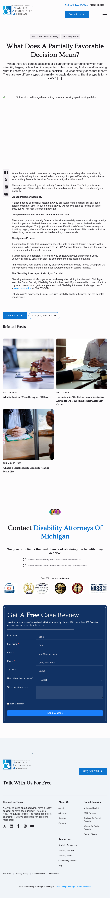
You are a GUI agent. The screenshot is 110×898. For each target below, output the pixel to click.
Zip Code (11, 669)
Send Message (55, 713)
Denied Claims (90, 834)
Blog (60, 865)
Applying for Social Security (92, 819)
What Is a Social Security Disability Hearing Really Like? (26, 470)
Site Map (7, 873)
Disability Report (65, 855)
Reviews (62, 818)
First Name (12, 635)
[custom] (4, 826)
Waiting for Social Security (91, 827)
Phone (10, 661)
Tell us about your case (17, 687)
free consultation (22, 288)
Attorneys (62, 813)
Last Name (12, 644)
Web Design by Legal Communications (73, 886)
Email (9, 652)
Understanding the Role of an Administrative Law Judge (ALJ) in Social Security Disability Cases (80, 401)
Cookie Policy (39, 873)
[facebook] (18, 826)
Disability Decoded (66, 850)
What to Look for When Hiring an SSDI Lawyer (27, 397)
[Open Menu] (105, 14)
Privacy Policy (21, 873)
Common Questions (67, 860)
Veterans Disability (92, 808)
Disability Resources (67, 845)
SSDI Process (90, 813)
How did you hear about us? (20, 678)
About (61, 808)
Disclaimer (54, 873)
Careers (62, 823)
